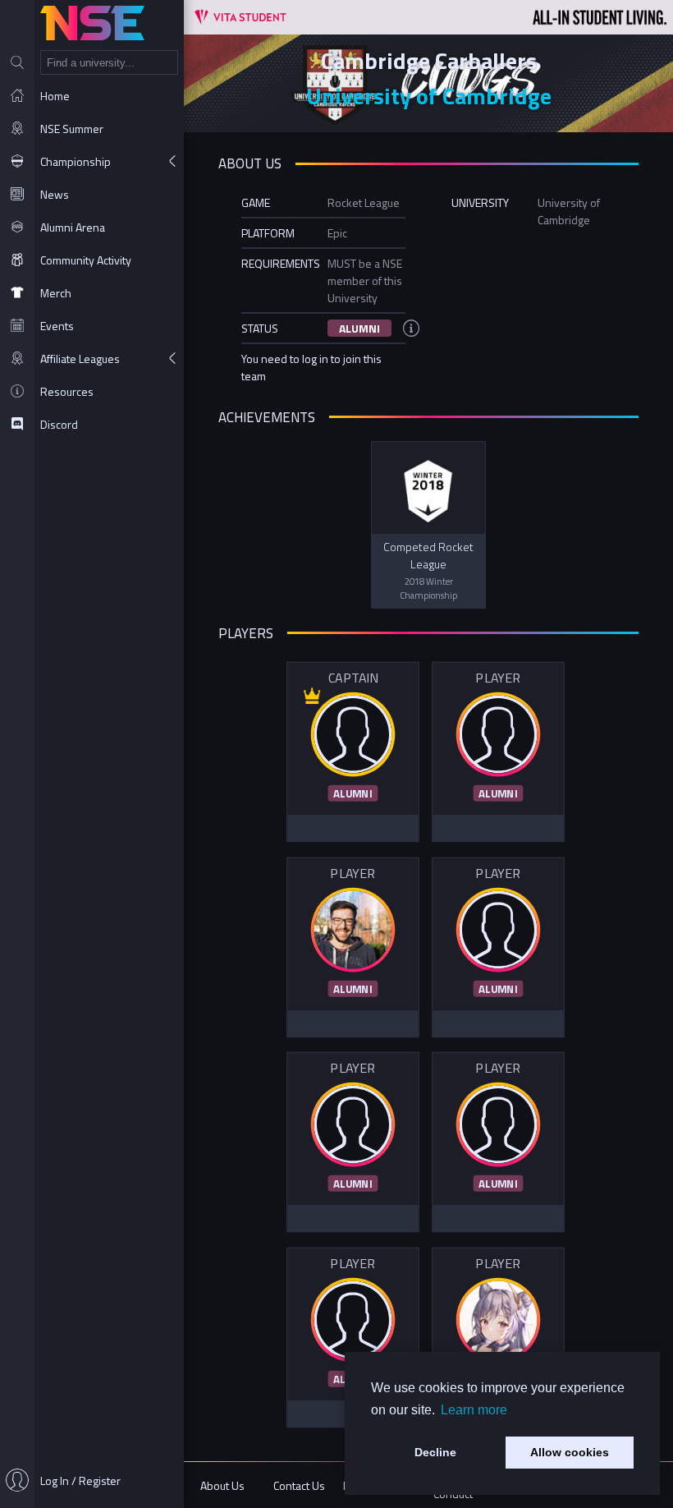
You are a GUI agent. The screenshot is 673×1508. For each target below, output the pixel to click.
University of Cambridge (429, 95)
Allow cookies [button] (569, 1452)
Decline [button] (435, 1452)
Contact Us (299, 1485)
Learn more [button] (474, 1410)
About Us (222, 1485)
